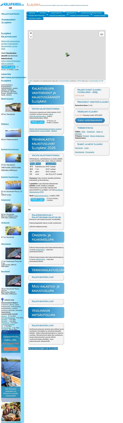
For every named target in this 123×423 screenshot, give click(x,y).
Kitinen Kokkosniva (97, 136)
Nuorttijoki (5, 271)
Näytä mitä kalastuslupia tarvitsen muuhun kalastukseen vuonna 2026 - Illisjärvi (45, 130)
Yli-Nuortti (5, 223)
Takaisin (32, 13)
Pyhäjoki (86, 136)
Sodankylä (91, 132)
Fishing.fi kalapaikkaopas (79, 15)
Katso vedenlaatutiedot (90, 120)
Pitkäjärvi (5, 124)
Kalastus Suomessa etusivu (91, 13)
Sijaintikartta (79, 152)
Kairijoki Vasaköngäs (9, 177)
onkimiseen (40, 250)
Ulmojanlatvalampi (8, 318)
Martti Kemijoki (7, 99)
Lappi (86, 148)
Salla (83, 132)
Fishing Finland (99, 15)
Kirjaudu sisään (35, 18)
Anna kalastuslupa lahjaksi (11, 422)
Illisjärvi (4, 316)
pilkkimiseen (40, 259)
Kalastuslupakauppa (57, 15)
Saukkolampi (6, 328)
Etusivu (43, 13)
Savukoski (79, 148)
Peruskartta (89, 152)
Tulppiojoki (5, 200)
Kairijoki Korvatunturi (10, 149)
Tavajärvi (4, 329)
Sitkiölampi (5, 323)
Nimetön (4, 319)
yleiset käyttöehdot (37, 15)
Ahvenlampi (6, 244)
